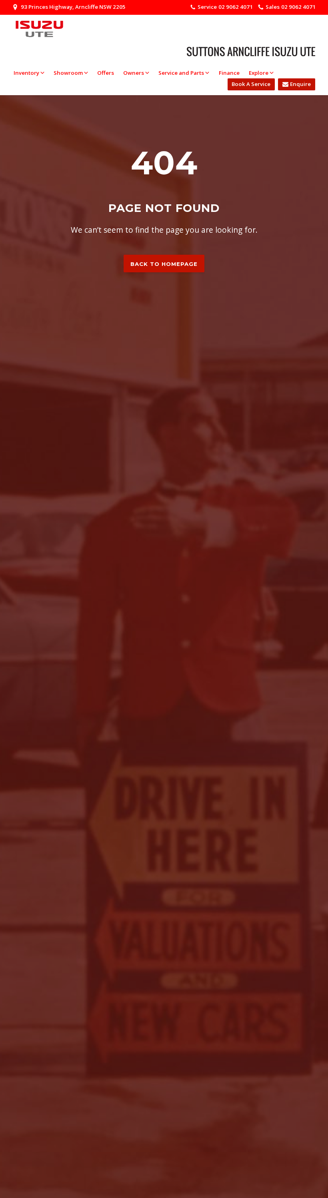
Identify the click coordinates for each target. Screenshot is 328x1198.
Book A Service (251, 84)
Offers (105, 72)
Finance (229, 72)
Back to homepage (164, 264)
